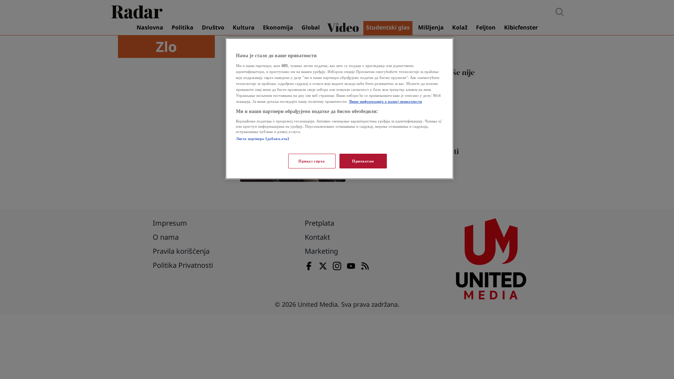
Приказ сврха (311, 161)
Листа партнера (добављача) (262, 138)
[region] (339, 108)
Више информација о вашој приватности (385, 101)
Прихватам (363, 161)
